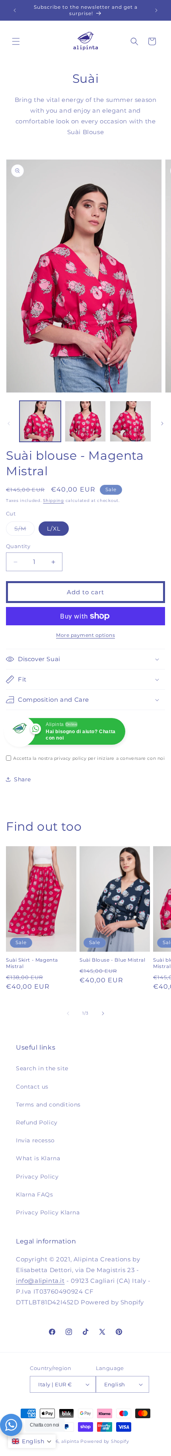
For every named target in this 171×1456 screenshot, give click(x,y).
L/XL (53, 528)
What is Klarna (38, 1158)
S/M (24, 530)
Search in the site (42, 1068)
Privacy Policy (37, 1176)
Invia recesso (35, 1140)
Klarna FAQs (34, 1194)
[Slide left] (8, 423)
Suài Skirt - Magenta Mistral (32, 963)
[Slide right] (162, 423)
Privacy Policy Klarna (48, 1212)
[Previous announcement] (14, 10)
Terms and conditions (48, 1104)
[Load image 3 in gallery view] (130, 421)
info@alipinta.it (40, 1280)
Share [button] (22, 779)
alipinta (70, 1441)
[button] (16, 41)
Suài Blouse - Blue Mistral (113, 960)
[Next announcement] (156, 10)
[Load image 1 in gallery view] (40, 421)
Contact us (32, 1086)
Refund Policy (37, 1122)
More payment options (85, 635)
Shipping (53, 500)
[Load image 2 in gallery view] (85, 421)
